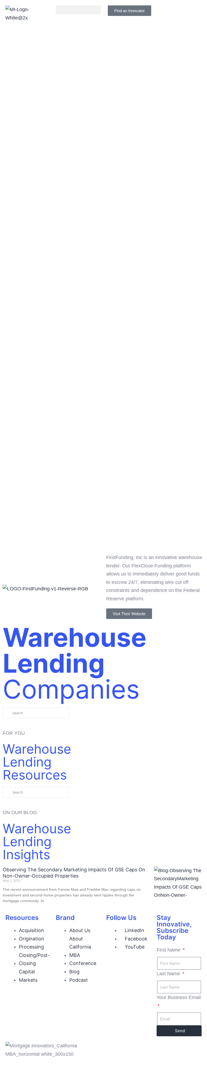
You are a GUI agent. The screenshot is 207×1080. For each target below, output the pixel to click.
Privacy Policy (121, 1062)
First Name (169, 950)
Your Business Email (179, 997)
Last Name (169, 973)
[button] (78, 9)
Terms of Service (158, 1062)
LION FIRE (177, 1070)
